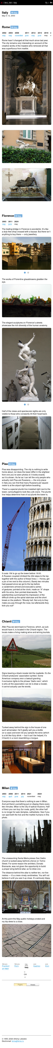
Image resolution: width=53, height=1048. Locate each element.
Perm (16, 966)
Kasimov (36, 966)
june (27, 35)
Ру (46, 2)
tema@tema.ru (18, 1041)
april (10, 796)
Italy (15, 2)
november (19, 35)
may (4, 35)
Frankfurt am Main (5, 967)
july (22, 796)
